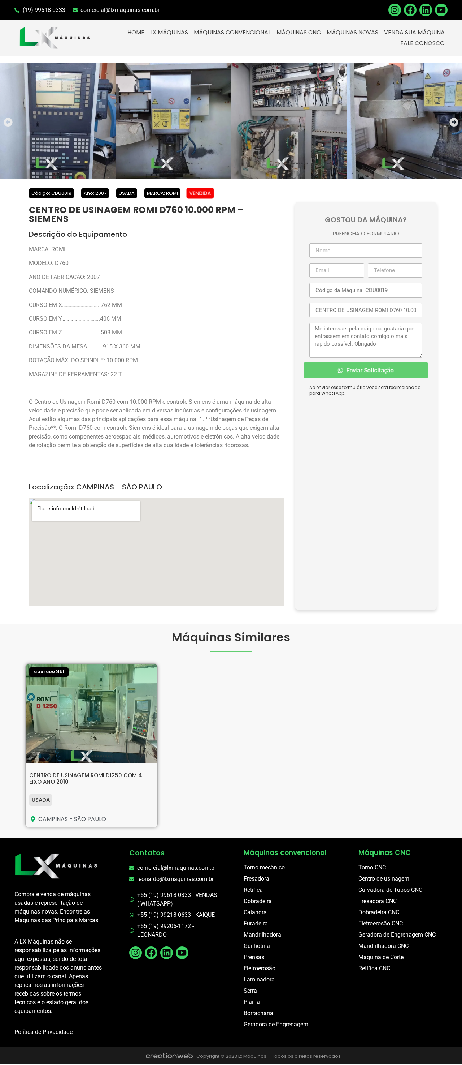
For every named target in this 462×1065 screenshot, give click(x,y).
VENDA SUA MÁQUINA (414, 32)
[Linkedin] (425, 10)
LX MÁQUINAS (169, 32)
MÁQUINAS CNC (298, 32)
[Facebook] (410, 10)
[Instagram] (135, 952)
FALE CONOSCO (422, 43)
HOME (135, 32)
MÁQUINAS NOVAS (352, 32)
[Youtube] (441, 10)
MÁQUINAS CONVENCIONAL (232, 32)
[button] (8, 122)
